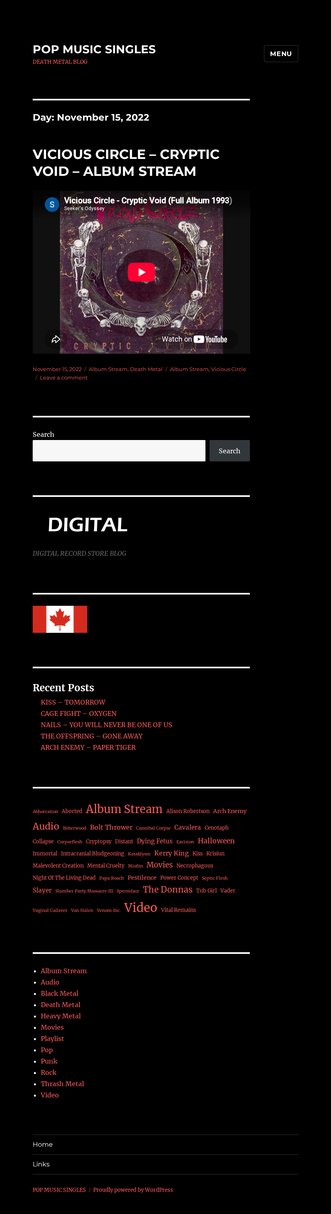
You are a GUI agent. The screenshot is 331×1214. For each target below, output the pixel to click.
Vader (227, 891)
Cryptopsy (98, 842)
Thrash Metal (62, 1084)
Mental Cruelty (105, 866)
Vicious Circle (228, 369)
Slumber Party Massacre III (84, 891)
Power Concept (179, 878)
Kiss (198, 854)
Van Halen (82, 910)
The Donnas (168, 889)
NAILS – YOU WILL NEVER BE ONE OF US (106, 725)
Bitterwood (74, 828)
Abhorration (45, 811)
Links (41, 1164)
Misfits (135, 866)
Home (43, 1144)
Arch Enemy (230, 811)
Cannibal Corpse (153, 828)
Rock (49, 1072)
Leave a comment (64, 377)
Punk (49, 1061)
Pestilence (142, 877)
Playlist (52, 1039)
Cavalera (187, 827)
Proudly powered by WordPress (133, 1190)
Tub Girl (206, 891)
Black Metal (59, 993)
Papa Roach (111, 878)
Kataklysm (139, 854)
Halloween (216, 840)
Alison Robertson (187, 811)
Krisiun (215, 854)
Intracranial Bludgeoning (92, 854)
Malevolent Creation (58, 866)
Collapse (43, 842)
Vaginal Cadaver (50, 910)
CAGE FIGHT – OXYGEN (79, 713)
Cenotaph (216, 828)
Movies (160, 865)
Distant (124, 842)
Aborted (72, 811)
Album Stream (108, 369)
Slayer (42, 890)
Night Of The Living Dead (64, 878)
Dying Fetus (155, 841)
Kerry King (171, 853)
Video (140, 907)
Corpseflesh (69, 842)
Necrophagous (194, 866)
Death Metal (146, 369)
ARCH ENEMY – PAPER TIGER (88, 747)
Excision (185, 842)
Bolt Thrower (111, 827)
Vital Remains (178, 910)
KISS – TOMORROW (73, 702)
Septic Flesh (215, 878)
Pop (47, 1050)
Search (43, 434)
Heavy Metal (61, 1016)
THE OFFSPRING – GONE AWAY (91, 736)
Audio (46, 826)
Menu (281, 54)
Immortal (45, 854)
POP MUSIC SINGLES (94, 49)
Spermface (128, 891)
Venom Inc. (109, 910)
